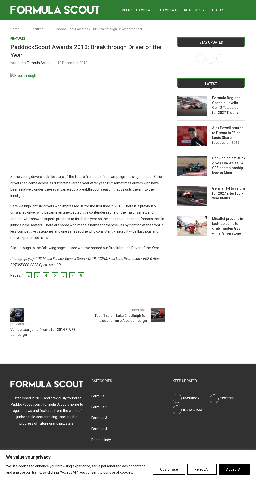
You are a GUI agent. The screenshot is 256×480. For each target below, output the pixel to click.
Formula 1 (99, 396)
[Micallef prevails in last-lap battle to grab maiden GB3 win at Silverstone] (192, 226)
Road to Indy (194, 10)
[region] (128, 465)
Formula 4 (168, 10)
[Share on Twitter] (88, 298)
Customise (169, 469)
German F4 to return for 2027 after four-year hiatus (228, 193)
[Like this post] (78, 298)
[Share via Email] (97, 298)
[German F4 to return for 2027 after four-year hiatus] (192, 196)
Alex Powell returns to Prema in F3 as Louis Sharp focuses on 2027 (228, 135)
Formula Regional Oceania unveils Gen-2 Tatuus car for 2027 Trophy (227, 105)
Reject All (202, 469)
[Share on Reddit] (93, 298)
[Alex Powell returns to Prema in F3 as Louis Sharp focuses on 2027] (192, 136)
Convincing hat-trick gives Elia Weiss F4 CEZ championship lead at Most (228, 165)
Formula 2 (124, 10)
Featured (37, 29)
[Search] (243, 10)
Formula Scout (38, 63)
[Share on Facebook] (83, 298)
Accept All (234, 469)
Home (14, 29)
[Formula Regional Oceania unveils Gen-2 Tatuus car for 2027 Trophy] (192, 106)
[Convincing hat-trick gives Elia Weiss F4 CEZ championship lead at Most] (192, 166)
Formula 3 (144, 10)
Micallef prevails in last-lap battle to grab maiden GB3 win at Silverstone (227, 226)
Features (219, 10)
